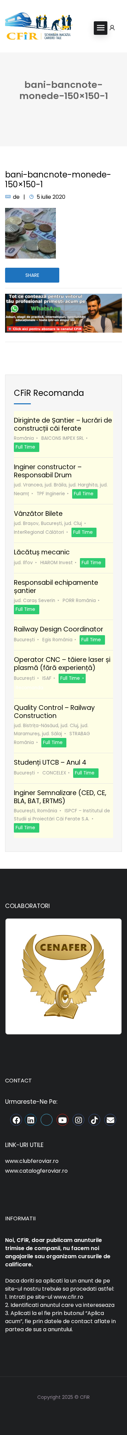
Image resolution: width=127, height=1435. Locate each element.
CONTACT (18, 1080)
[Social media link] (63, 1413)
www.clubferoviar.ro (32, 1161)
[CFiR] (39, 27)
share (32, 275)
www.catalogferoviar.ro (36, 1171)
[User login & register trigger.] (112, 28)
